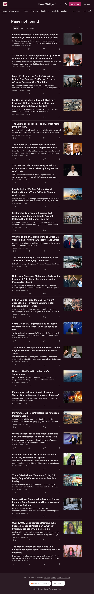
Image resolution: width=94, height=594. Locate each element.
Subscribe (75, 4)
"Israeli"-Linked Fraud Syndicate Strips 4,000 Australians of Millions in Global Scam (36, 57)
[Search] (60, 4)
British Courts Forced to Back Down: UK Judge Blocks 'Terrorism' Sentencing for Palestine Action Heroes (33, 303)
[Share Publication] (66, 4)
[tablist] (23, 28)
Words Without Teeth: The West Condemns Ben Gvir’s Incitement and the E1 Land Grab (35, 435)
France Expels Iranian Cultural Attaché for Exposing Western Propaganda (34, 456)
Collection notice (63, 578)
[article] (47, 41)
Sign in (87, 4)
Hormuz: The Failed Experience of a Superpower (30, 373)
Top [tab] (22, 28)
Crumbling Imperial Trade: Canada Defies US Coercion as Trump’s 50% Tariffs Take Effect (35, 238)
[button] (4, 11)
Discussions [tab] (29, 28)
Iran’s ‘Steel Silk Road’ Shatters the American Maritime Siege (35, 414)
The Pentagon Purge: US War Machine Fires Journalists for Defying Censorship (35, 259)
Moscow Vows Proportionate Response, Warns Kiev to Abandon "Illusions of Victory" (35, 393)
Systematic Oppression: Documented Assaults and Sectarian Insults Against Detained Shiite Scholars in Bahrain (32, 216)
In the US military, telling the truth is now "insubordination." (35, 264)
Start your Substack (41, 583)
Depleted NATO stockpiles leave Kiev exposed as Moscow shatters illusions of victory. (34, 399)
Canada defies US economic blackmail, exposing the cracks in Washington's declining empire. (36, 244)
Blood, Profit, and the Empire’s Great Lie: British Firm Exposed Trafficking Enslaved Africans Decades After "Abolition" (34, 79)
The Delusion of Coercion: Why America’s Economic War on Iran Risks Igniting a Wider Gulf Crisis (35, 168)
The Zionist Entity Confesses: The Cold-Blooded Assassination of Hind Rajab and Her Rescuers (36, 549)
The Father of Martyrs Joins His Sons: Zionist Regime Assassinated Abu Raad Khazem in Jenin (36, 350)
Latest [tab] (16, 28)
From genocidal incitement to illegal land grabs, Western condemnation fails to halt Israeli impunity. (34, 441)
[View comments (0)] (28, 48)
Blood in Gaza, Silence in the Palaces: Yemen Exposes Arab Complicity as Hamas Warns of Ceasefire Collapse (36, 502)
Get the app (58, 583)
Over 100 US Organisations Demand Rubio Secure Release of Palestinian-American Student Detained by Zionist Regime (34, 526)
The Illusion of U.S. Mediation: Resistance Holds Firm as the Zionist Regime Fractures (34, 146)
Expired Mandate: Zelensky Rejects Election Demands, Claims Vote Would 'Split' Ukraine (35, 36)
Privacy (47, 578)
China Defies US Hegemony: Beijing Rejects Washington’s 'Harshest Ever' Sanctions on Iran (35, 326)
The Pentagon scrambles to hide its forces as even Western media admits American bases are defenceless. (35, 110)
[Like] (13, 48)
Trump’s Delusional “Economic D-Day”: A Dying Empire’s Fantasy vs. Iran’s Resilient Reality (34, 478)
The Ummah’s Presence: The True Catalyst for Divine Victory (36, 125)
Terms (53, 578)
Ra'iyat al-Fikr (26, 46)
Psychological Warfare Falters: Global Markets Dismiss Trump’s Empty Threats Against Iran (33, 192)
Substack (35, 589)
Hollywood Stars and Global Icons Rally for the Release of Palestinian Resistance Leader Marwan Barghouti (36, 279)
